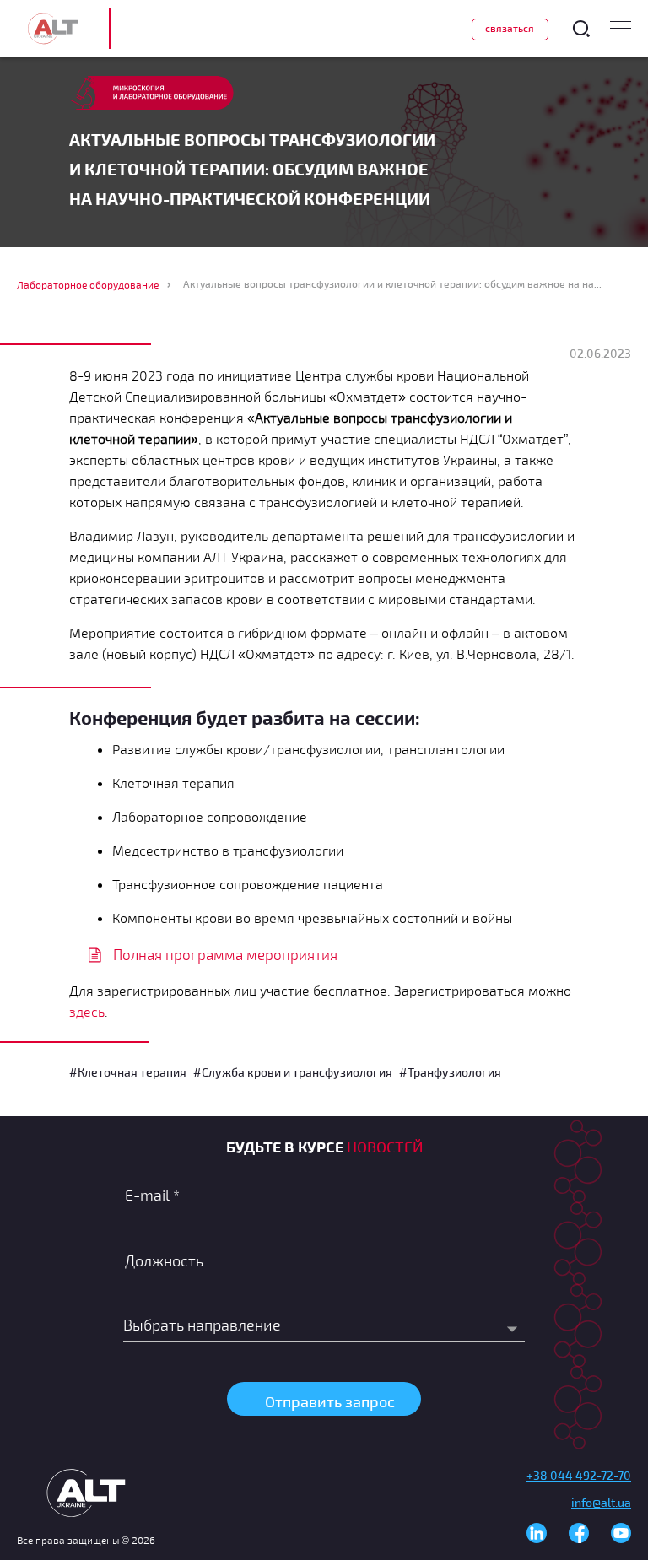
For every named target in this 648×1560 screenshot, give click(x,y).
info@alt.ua (601, 1502)
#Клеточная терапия (127, 1072)
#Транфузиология (450, 1072)
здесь (87, 1011)
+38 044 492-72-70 (578, 1475)
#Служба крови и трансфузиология (292, 1072)
